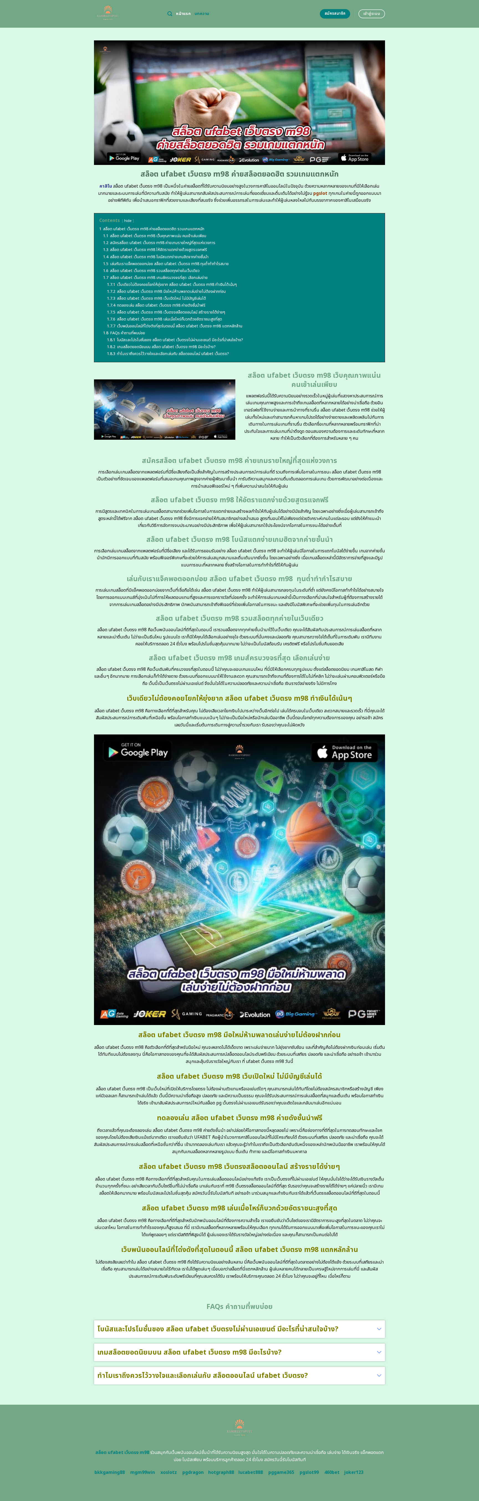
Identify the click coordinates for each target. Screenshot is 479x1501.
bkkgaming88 (110, 1472)
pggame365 (281, 1472)
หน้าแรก (183, 14)
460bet (332, 1472)
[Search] (169, 14)
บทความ (202, 14)
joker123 (353, 1472)
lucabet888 (250, 1472)
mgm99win (142, 1472)
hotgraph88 (221, 1472)
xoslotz (168, 1472)
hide (128, 221)
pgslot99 (309, 1472)
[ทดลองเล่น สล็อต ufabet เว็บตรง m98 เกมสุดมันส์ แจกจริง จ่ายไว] (126, 14)
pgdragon (193, 1472)
